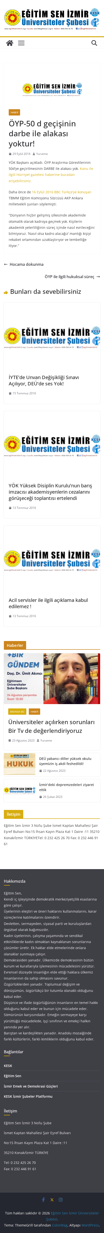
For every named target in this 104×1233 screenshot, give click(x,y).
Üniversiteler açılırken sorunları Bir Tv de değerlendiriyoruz (51, 726)
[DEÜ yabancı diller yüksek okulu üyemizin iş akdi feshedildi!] (19, 764)
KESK (8, 1065)
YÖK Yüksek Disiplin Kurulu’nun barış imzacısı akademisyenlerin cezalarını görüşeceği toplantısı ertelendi (50, 491)
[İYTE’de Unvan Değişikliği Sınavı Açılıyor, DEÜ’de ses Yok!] (52, 306)
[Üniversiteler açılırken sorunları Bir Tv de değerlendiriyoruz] (52, 678)
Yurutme (42, 154)
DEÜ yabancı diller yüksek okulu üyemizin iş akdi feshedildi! (65, 761)
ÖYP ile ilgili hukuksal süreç (69, 276)
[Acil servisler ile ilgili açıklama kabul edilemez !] (52, 529)
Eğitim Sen (12, 1076)
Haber (14, 112)
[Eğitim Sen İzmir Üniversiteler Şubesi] (9, 43)
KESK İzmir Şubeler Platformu (28, 1096)
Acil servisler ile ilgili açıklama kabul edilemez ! (48, 603)
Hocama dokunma (27, 264)
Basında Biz (17, 711)
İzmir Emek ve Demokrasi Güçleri (31, 1086)
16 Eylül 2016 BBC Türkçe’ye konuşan (61, 192)
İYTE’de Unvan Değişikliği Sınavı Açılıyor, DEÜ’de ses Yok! (44, 380)
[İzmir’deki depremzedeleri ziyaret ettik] (19, 790)
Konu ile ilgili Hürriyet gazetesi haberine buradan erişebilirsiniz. (51, 174)
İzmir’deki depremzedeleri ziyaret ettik (66, 787)
